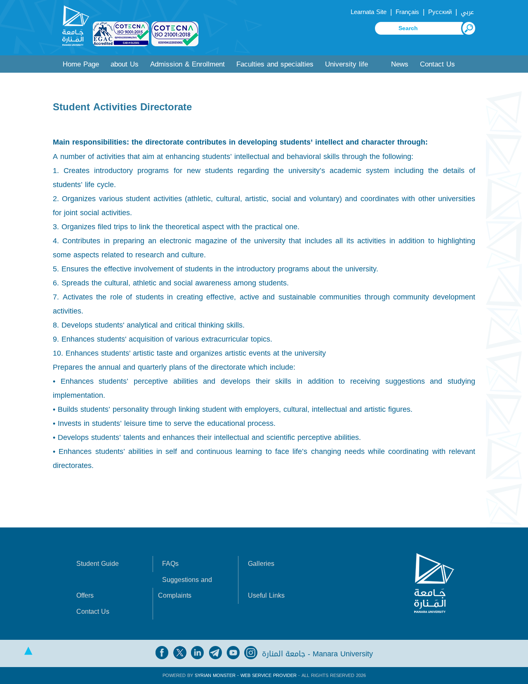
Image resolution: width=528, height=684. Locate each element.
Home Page (81, 64)
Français (407, 12)
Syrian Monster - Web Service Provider (246, 675)
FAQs (170, 563)
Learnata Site (369, 12)
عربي (467, 12)
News (399, 64)
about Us (125, 64)
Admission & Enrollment (187, 64)
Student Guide (97, 563)
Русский (440, 12)
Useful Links (266, 595)
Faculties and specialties (275, 64)
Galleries (261, 563)
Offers (85, 595)
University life (346, 64)
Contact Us (437, 64)
